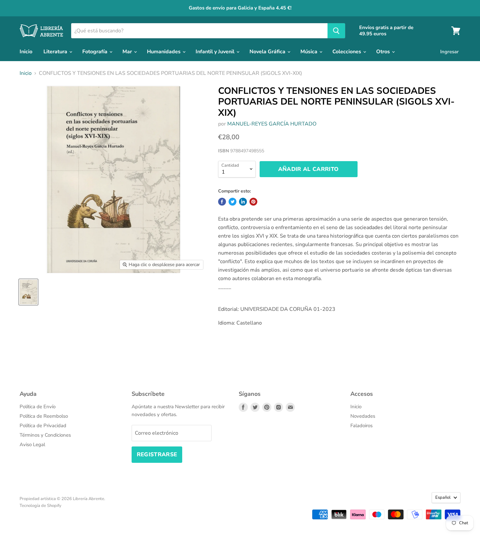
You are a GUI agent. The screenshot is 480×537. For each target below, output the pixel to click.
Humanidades (164, 51)
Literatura (56, 51)
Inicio (26, 51)
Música (309, 51)
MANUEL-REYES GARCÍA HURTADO (271, 123)
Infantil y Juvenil (216, 51)
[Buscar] (336, 30)
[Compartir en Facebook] (222, 202)
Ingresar (449, 51)
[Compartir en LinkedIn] (243, 202)
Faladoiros (361, 425)
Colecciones (347, 51)
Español (443, 497)
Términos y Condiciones (45, 435)
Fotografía (95, 51)
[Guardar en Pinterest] (253, 202)
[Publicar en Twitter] (232, 202)
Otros (383, 51)
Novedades (362, 416)
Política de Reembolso (44, 416)
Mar (127, 51)
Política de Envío (38, 406)
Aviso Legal (32, 444)
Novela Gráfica (268, 51)
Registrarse (157, 454)
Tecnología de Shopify (40, 506)
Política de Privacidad (43, 425)
